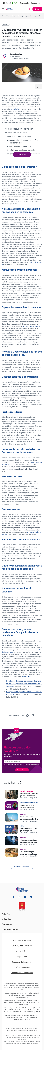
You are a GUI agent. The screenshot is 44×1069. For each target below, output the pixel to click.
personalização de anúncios (18, 389)
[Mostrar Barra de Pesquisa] (29, 9)
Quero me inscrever (22, 769)
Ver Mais (22, 154)
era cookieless (15, 109)
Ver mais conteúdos (22, 866)
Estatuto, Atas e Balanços (22, 946)
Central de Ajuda (22, 951)
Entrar (37, 9)
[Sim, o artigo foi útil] (27, 715)
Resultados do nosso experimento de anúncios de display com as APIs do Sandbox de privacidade (24, 683)
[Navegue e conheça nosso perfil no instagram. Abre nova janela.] (19, 897)
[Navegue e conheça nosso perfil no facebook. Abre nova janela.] (13, 897)
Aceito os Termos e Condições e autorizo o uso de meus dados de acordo (22, 765)
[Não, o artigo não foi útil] (33, 715)
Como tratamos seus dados (22, 973)
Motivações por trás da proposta (19, 146)
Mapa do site (22, 957)
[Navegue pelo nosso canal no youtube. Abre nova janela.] (25, 897)
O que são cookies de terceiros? (19, 137)
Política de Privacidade (22, 940)
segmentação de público (31, 326)
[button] (3, 9)
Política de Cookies (22, 967)
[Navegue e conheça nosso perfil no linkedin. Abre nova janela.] (31, 897)
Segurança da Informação (22, 962)
